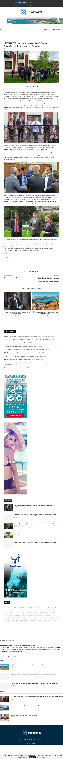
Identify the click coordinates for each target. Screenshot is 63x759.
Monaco (25, 615)
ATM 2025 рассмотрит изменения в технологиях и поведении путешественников (34, 683)
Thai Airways (8, 620)
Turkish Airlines (24, 620)
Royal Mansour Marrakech (18, 617)
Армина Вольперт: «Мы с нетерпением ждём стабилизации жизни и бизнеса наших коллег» (36, 524)
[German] (46, 29)
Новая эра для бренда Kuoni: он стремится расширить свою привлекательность (33, 674)
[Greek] (49, 29)
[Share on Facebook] (27, 86)
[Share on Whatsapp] (32, 86)
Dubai (56, 607)
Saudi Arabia (37, 617)
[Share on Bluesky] (37, 86)
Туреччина (13, 623)
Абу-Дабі (33, 620)
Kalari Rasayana (50, 612)
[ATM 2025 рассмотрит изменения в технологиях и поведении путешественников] (4, 686)
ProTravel (31, 740)
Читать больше (41, 757)
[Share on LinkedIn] (30, 86)
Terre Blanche (54, 617)
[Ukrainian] (62, 29)
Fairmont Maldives (40, 610)
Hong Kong (23, 612)
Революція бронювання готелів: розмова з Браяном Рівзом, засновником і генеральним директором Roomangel (35, 515)
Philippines (7, 617)
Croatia (50, 607)
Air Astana (22, 607)
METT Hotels (17, 615)
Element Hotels (13, 610)
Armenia (37, 607)
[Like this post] (26, 86)
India (29, 612)
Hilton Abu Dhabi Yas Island (11, 612)
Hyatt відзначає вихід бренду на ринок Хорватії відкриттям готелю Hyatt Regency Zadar (26, 339)
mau (11, 615)
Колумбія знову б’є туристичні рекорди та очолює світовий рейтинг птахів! (23, 356)
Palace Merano (48, 615)
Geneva (49, 610)
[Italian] (52, 29)
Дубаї (45, 620)
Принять (32, 757)
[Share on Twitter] (29, 86)
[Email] (32, 5)
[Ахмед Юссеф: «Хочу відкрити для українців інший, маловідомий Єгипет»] (8, 545)
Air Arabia (14, 607)
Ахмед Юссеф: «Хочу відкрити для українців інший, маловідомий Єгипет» (35, 542)
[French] (44, 29)
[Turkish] (59, 29)
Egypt (6, 610)
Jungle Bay (41, 612)
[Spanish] (57, 29)
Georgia (55, 610)
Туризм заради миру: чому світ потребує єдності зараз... (17, 312)
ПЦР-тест (55, 620)
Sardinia (30, 617)
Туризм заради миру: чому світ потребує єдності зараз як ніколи (33, 505)
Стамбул (7, 623)
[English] (41, 29)
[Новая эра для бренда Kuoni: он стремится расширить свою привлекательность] (4, 676)
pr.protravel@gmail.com (14, 656)
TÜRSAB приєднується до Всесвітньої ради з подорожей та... (45, 312)
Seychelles (45, 617)
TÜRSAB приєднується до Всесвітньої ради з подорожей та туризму (33, 2)
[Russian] (54, 29)
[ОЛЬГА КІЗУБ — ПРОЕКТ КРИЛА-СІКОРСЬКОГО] (8, 535)
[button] (29, 2)
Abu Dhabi (7, 607)
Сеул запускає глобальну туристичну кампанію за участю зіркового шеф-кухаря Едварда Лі (27, 336)
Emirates (22, 610)
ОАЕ (49, 620)
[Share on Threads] (35, 86)
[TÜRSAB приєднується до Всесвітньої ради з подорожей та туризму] (45, 301)
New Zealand (39, 615)
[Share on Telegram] (33, 86)
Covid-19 (44, 607)
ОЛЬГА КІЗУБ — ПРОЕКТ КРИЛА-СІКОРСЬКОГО (27, 533)
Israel (34, 612)
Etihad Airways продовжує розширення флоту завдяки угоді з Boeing (21, 359)
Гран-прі (39, 620)
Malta (6, 615)
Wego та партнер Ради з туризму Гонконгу (15, 367)
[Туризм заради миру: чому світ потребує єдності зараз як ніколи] (17, 301)
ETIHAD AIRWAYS (29, 610)
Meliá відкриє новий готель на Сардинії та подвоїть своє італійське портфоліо (24, 349)
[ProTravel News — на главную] (31, 733)
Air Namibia (30, 607)
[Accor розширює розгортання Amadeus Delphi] (4, 717)
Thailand (15, 620)
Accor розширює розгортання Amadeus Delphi (16, 342)
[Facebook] (30, 5)
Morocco (31, 615)
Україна (20, 623)
